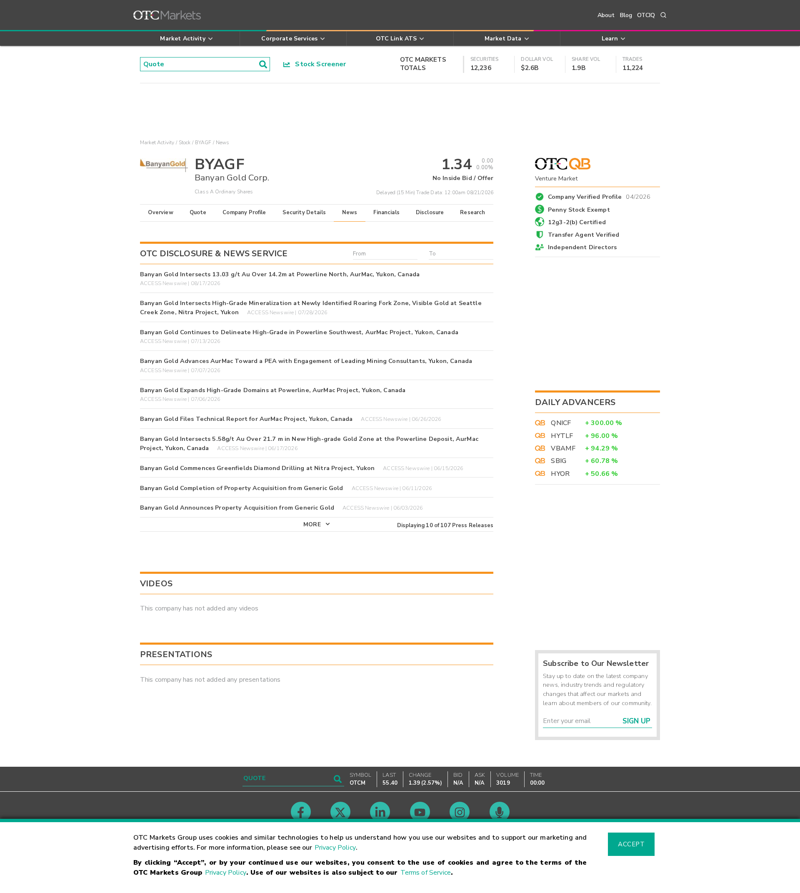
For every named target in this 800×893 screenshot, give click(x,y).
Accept (631, 844)
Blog (626, 15)
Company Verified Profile (599, 195)
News (350, 212)
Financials (386, 212)
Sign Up (636, 721)
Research (472, 212)
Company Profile (244, 212)
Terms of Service (425, 872)
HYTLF (562, 435)
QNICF (561, 423)
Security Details (304, 212)
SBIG (558, 460)
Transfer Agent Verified (583, 235)
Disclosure (430, 212)
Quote (198, 212)
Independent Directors (582, 247)
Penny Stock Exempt (579, 210)
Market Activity (157, 142)
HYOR (560, 473)
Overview (160, 212)
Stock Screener (318, 64)
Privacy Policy (335, 847)
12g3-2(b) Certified (577, 222)
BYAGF (203, 142)
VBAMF (563, 448)
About (606, 15)
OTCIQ (646, 15)
